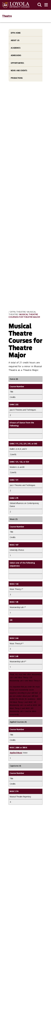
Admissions (16, 55)
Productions (17, 78)
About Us (15, 40)
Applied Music (16, 752)
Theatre (7, 16)
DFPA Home (16, 33)
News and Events (19, 71)
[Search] (39, 5)
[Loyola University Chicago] (15, 5)
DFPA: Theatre (18, 311)
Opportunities (17, 63)
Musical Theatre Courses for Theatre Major (24, 315)
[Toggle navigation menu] (46, 5)
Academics (16, 48)
